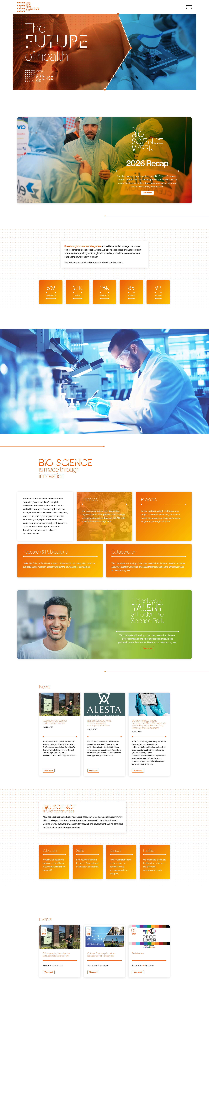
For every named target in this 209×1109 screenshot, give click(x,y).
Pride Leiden (138, 953)
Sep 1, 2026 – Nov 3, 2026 (97, 965)
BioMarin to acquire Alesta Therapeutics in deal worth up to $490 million (99, 723)
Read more (147, 648)
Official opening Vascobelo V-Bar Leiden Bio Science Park (56, 954)
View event (49, 972)
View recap (147, 193)
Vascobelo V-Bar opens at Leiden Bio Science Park (55, 721)
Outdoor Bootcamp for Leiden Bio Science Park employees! (101, 954)
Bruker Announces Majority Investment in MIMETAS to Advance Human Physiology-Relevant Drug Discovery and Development (149, 724)
